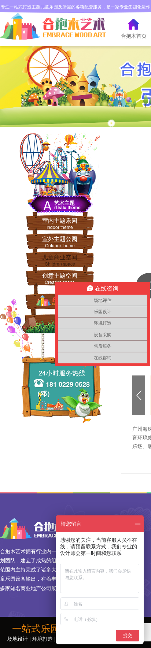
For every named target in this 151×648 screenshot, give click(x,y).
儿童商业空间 (59, 259)
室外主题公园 (59, 241)
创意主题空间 (59, 278)
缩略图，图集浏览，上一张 (137, 395)
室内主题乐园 (59, 223)
